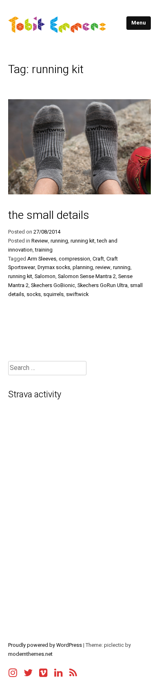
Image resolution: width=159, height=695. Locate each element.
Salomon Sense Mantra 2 (87, 276)
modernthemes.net (30, 654)
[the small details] (79, 192)
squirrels (53, 294)
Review (39, 241)
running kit (83, 241)
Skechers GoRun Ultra (102, 285)
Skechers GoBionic (53, 285)
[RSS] (73, 670)
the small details (48, 215)
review (102, 267)
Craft (98, 259)
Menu (138, 23)
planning (83, 267)
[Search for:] (47, 368)
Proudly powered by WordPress (45, 645)
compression (74, 259)
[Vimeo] (43, 670)
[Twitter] (28, 670)
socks (33, 294)
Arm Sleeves (41, 259)
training (44, 250)
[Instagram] (13, 670)
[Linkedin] (58, 670)
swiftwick (77, 294)
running (59, 241)
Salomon (45, 276)
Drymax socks (54, 267)
